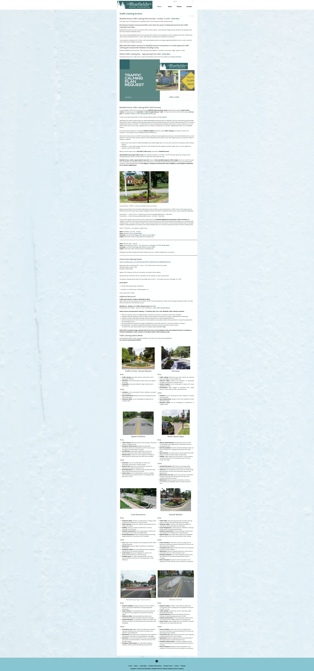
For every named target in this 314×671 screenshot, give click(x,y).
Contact (176, 666)
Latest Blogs (143, 666)
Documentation (126, 325)
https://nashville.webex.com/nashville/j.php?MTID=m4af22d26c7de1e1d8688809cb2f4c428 (145, 262)
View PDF (153, 306)
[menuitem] (160, 6)
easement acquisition (187, 211)
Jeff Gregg (135, 235)
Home (130, 666)
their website (163, 117)
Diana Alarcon (143, 235)
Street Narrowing (148, 120)
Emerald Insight (161, 327)
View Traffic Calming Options (161, 308)
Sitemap (183, 666)
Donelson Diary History (155, 666)
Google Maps (137, 233)
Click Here (175, 19)
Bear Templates (179, 668)
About (136, 666)
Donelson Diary (168, 666)
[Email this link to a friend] (193, 16)
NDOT (153, 235)
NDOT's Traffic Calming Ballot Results (142, 113)
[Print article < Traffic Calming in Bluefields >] (190, 16)
